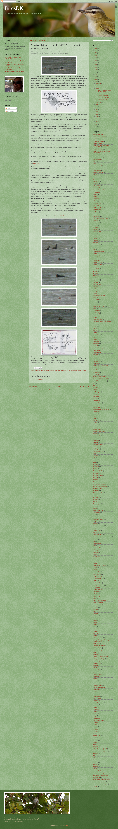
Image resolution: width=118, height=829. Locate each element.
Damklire (95, 225)
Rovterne (95, 558)
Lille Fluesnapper (97, 438)
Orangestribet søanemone (99, 528)
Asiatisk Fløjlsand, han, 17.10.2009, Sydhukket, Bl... (103, 94)
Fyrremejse (95, 282)
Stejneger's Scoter (65, 370)
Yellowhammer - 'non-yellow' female (101, 779)
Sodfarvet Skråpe (97, 629)
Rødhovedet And (97, 574)
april (97, 114)
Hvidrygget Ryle (97, 352)
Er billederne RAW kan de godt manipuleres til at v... (12, 68)
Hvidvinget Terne (97, 361)
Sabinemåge (96, 591)
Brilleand (95, 201)
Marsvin (95, 482)
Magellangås (96, 466)
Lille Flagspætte (97, 435)
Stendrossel (96, 676)
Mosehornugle (96, 497)
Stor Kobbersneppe (97, 691)
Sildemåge (95, 607)
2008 (96, 124)
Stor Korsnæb (96, 694)
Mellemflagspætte (97, 488)
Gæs (94, 315)
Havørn (94, 326)
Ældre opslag (84, 386)
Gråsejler (95, 293)
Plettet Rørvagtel (97, 543)
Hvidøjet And (96, 363)
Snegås (94, 626)
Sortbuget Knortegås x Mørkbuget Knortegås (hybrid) (101, 640)
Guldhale (95, 302)
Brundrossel (96, 214)
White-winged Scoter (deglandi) (100, 773)
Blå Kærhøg (96, 183)
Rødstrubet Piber (97, 583)
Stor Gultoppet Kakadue (99, 687)
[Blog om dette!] (36, 368)
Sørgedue (95, 731)
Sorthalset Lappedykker (99, 645)
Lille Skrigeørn (96, 449)
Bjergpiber (95, 179)
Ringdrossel (96, 552)
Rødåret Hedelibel (97, 589)
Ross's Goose (96, 556)
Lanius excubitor (97, 429)
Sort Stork (95, 633)
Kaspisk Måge (96, 396)
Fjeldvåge (95, 271)
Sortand (95, 635)
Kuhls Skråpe (96, 420)
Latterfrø (95, 433)
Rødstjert (95, 580)
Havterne (95, 323)
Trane (94, 744)
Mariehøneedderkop (98, 475)
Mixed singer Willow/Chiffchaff (100, 495)
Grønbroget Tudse (97, 284)
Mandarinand (96, 473)
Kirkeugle (95, 398)
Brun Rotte (95, 212)
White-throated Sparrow (98, 770)
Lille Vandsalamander (98, 451)
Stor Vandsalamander (98, 702)
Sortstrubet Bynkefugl (98, 661)
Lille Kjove (95, 442)
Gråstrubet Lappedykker (99, 295)
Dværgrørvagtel (96, 244)
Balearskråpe (96, 168)
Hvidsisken (95, 354)
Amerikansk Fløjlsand (98, 141)
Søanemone (96, 722)
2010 (96, 79)
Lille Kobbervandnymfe (98, 444)
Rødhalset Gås (96, 572)
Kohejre (94, 405)
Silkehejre (95, 609)
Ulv (93, 759)
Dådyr (94, 249)
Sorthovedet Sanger (98, 650)
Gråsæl (94, 297)
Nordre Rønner (96, 512)
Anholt (94, 161)
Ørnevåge (95, 786)
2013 (96, 72)
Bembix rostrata (97, 170)
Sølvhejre (95, 727)
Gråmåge (95, 291)
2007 (96, 126)
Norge (94, 514)
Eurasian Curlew (97, 260)
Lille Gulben (96, 440)
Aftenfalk (95, 139)
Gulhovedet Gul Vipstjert (99, 306)
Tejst (94, 733)
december (98, 83)
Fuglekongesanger (97, 277)
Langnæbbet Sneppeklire (99, 427)
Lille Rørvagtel (96, 446)
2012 (96, 74)
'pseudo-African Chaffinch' (99, 136)
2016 (96, 65)
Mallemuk (95, 468)
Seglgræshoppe (97, 596)
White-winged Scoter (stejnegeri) (79, 370)
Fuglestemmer (96, 280)
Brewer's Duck (96, 198)
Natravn (95, 508)
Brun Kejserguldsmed (98, 207)
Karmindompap (96, 392)
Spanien (95, 667)
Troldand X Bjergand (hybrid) (100, 749)
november (98, 86)
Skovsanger (96, 615)
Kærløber (95, 422)
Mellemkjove (96, 490)
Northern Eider (96, 517)
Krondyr (95, 418)
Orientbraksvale (97, 530)
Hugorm (95, 337)
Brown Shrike (96, 205)
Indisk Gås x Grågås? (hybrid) (100, 376)
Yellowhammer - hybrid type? (100, 784)
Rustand (95, 563)
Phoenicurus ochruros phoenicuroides (102, 536)
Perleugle (95, 532)
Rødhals (95, 569)
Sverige (94, 716)
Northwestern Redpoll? (98, 519)
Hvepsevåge (96, 341)
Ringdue (95, 554)
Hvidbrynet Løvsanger (98, 348)
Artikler (94, 163)
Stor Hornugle (96, 689)
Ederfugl (95, 253)
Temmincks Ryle (97, 735)
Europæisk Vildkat (97, 264)
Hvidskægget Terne (97, 356)
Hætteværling (96, 372)
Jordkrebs (95, 387)
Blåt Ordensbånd (97, 185)
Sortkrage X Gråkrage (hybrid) (100, 656)
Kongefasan (96, 411)
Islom (94, 383)
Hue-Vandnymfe (97, 334)
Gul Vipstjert (96, 299)
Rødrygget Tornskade (98, 578)
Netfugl (62, 215)
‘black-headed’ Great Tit (99, 134)
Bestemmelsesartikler (98, 172)
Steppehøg (95, 678)
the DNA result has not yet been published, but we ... (13, 58)
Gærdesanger (96, 310)
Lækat (94, 457)
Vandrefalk (95, 762)
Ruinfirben (95, 561)
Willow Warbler (96, 777)
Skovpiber (95, 613)
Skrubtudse (95, 618)
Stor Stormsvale (97, 698)
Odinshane (95, 523)
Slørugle (95, 624)
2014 (96, 69)
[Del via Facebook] (40, 368)
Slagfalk (95, 620)
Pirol (94, 541)
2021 (96, 53)
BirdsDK (14, 7)
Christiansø (95, 220)
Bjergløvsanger (96, 176)
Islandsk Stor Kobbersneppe (100, 381)
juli (97, 107)
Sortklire (95, 652)
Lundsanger (95, 455)
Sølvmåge (95, 729)
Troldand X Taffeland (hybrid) (100, 751)
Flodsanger (95, 273)
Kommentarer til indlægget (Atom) (43, 389)
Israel (94, 385)
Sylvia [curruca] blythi (98, 720)
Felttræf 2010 (96, 269)
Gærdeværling (96, 313)
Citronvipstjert (96, 223)
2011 (96, 76)
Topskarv (95, 742)
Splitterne (95, 672)
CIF (56, 215)
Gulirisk (94, 308)
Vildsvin (95, 768)
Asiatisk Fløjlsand (40, 370)
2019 (96, 57)
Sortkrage (95, 654)
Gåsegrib (95, 317)
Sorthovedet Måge (97, 648)
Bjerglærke (95, 174)
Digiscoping (95, 229)
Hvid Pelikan (96, 343)
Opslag (8, 108)
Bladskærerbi (96, 181)
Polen (94, 545)
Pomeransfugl (96, 547)
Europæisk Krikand (97, 262)
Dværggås (36, 163)
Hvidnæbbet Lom (97, 350)
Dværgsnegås (96, 247)
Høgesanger (96, 374)
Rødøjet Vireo (96, 587)
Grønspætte (96, 286)
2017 (96, 62)
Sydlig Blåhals (96, 718)
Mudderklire (95, 499)
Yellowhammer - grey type (99, 781)
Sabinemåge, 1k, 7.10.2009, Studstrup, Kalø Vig (102, 98)
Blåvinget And (96, 187)
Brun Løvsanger (97, 209)
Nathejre (95, 506)
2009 (96, 81)
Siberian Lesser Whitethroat (100, 600)
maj (97, 111)
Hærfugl (95, 370)
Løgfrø (94, 462)
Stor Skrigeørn (96, 696)
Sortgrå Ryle (96, 643)
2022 (96, 50)
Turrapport (95, 753)
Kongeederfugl (96, 407)
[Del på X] (38, 368)
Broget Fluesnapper (97, 203)
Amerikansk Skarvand (98, 154)
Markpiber (95, 479)
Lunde (94, 453)
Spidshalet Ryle (97, 669)
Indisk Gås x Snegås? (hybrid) (100, 378)
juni (97, 109)
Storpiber (95, 707)
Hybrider (95, 367)
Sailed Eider (96, 594)
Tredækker (95, 746)
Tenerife (95, 738)
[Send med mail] (35, 368)
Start (59, 386)
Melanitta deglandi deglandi (99, 484)
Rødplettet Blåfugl (97, 576)
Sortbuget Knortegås (98, 637)
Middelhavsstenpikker (98, 493)
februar (98, 119)
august (98, 104)
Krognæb (95, 416)
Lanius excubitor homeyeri (99, 431)
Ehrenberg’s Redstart (98, 255)
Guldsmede (95, 304)
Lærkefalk (95, 460)
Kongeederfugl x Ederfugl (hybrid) (101, 409)
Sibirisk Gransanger (98, 602)
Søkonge (95, 724)
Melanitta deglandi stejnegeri (53, 370)
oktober (98, 88)
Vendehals (95, 766)
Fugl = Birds (96, 275)
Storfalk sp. (95, 705)
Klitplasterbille (96, 400)
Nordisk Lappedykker (98, 510)
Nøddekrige (95, 521)
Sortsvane (95, 665)
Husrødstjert (96, 339)
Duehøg (95, 233)
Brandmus (95, 196)
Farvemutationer (97, 266)
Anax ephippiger (97, 159)
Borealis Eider (96, 192)
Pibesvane (95, 539)
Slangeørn (95, 622)
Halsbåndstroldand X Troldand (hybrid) (102, 321)
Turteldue (95, 755)
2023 (96, 48)
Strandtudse (96, 709)
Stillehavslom (96, 683)
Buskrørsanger (96, 216)
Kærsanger (95, 424)
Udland (94, 757)
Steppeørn (95, 680)
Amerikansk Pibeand (98, 149)
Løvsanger (95, 464)
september (98, 102)
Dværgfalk (95, 238)
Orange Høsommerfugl (98, 525)
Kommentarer (10, 111)
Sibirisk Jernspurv (97, 604)
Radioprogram (96, 550)
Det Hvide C (96, 227)
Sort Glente (95, 631)
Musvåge (95, 501)
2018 (96, 60)
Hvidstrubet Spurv (97, 359)
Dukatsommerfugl (97, 236)
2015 (96, 67)
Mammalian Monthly (98, 471)
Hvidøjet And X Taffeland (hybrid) (101, 365)
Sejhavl (94, 598)
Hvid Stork (95, 345)
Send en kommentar (38, 379)
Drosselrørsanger (97, 231)
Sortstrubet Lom (97, 663)
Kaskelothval (96, 394)
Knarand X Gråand (97, 403)
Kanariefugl (95, 389)
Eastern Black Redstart (98, 251)
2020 (96, 55)
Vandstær (95, 764)
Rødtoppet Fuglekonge (98, 585)
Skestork (95, 611)
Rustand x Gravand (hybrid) (99, 565)
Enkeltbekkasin (96, 258)
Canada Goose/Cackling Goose (100, 218)
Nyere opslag (33, 386)
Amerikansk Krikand (98, 143)
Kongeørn (95, 413)
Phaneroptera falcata (98, 534)
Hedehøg (95, 328)
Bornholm (95, 194)
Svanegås (95, 713)
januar (97, 121)
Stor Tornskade (96, 700)
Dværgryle (95, 242)
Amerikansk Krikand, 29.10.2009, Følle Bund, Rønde (103, 91)
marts (97, 116)
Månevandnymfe (97, 504)
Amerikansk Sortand (98, 157)
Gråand (94, 288)
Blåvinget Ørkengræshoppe (99, 190)
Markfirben (95, 477)
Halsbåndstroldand (97, 319)
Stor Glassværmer (97, 685)
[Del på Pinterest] (41, 368)
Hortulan (95, 332)
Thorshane (95, 740)
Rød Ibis (95, 567)
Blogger (66, 825)
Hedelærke (95, 330)
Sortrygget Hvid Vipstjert (99, 659)
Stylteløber (95, 711)
